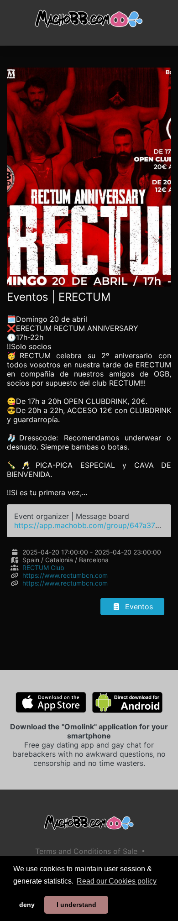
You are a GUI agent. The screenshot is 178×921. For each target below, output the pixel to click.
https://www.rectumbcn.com (65, 575)
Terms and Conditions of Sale (86, 851)
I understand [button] (76, 904)
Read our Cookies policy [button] (117, 881)
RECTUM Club (43, 567)
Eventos (138, 606)
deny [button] (27, 904)
